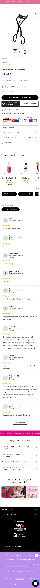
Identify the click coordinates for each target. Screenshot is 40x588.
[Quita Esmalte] (25, 167)
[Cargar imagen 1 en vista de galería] (15, 51)
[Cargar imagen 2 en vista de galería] (20, 51)
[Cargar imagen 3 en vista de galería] (25, 51)
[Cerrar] (37, 555)
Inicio (3, 58)
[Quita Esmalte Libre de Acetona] (9, 167)
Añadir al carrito (9, 194)
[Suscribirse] (36, 566)
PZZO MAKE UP (6, 62)
